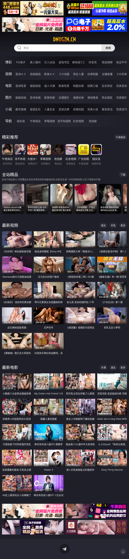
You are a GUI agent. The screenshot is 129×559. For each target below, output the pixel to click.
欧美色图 (49, 97)
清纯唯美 (92, 97)
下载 (123, 174)
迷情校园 (78, 109)
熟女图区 (107, 97)
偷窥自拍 (20, 97)
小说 (8, 109)
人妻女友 (49, 109)
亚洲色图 (35, 97)
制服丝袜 (78, 86)
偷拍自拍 (35, 86)
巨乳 (113, 225)
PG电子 (20, 62)
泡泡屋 (93, 121)
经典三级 (92, 86)
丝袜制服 (92, 74)
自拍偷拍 (35, 74)
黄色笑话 (107, 109)
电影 (8, 85)
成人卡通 (49, 86)
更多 (123, 225)
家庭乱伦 (35, 109)
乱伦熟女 (107, 86)
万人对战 (49, 62)
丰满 (103, 367)
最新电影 (10, 367)
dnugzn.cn (64, 39)
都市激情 (20, 109)
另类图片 (121, 97)
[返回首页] (123, 552)
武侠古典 (64, 109)
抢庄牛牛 (121, 62)
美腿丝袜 (78, 97)
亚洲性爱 (20, 86)
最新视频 (10, 225)
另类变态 (121, 86)
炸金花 (93, 62)
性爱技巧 (121, 109)
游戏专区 (64, 62)
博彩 (8, 62)
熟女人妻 (78, 74)
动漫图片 (64, 97)
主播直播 (107, 74)
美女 (103, 225)
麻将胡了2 (78, 62)
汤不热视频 (64, 121)
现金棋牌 (107, 62)
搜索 (108, 48)
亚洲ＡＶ (20, 74)
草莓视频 (49, 121)
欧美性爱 (64, 86)
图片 (8, 97)
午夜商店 (35, 121)
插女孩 (21, 121)
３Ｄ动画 (64, 74)
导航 (8, 121)
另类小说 (92, 109)
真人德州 (35, 62)
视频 (8, 74)
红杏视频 (78, 121)
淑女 (113, 367)
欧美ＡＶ (49, 74)
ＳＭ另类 (121, 74)
